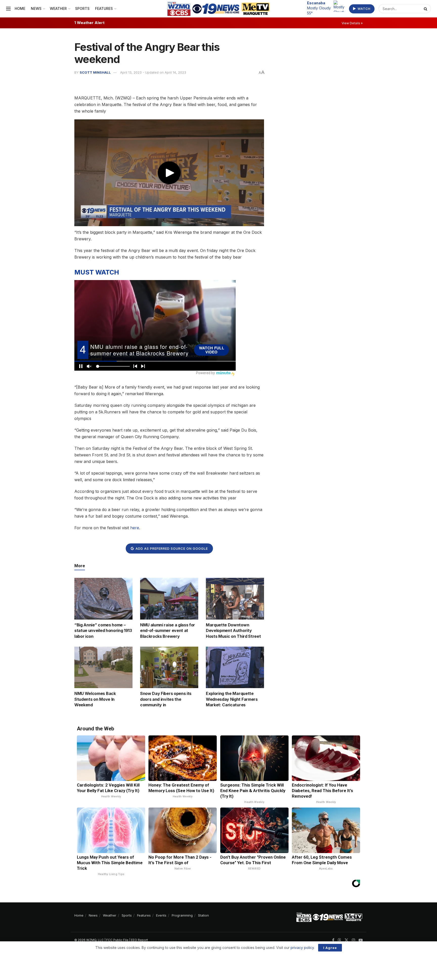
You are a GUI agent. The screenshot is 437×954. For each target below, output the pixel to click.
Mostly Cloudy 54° (319, 8)
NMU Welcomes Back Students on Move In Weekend (95, 699)
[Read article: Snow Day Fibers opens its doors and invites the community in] (169, 667)
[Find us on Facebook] (333, 940)
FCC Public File (117, 940)
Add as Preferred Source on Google (171, 548)
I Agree (330, 948)
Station (203, 915)
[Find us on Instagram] (353, 940)
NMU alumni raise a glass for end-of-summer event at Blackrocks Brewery (167, 630)
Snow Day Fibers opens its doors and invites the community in (165, 699)
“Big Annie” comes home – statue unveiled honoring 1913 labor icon (103, 630)
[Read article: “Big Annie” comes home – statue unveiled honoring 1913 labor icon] (103, 598)
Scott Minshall (95, 72)
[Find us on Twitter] (346, 940)
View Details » (352, 23)
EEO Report (139, 940)
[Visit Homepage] (218, 9)
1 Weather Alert (89, 22)
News (36, 8)
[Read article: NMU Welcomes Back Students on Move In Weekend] (103, 667)
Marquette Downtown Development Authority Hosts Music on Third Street (233, 630)
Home (20, 8)
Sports (82, 8)
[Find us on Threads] (339, 940)
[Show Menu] (8, 8)
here (134, 527)
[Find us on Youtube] (361, 940)
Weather (58, 8)
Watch (363, 9)
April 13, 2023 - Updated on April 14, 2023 (153, 72)
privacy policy (302, 947)
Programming (182, 915)
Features (104, 8)
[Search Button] (426, 8)
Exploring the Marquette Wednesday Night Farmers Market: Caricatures (232, 699)
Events (161, 915)
